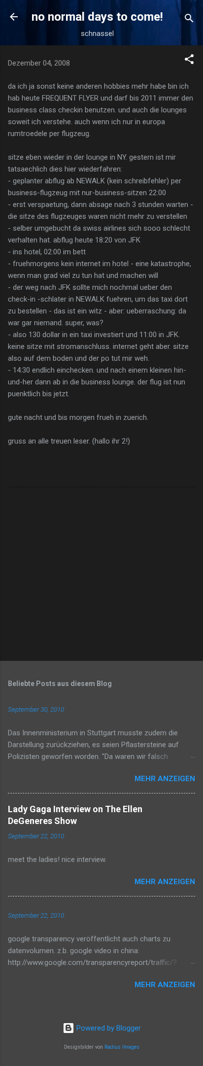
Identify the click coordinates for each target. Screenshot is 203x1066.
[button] (189, 61)
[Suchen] (189, 20)
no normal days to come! (97, 17)
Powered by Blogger (107, 1028)
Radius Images (121, 1047)
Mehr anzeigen (165, 778)
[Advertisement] (101, 576)
